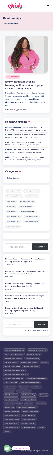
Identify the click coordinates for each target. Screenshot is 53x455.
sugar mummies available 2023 (27, 407)
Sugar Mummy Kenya (13, 221)
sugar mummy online (13, 226)
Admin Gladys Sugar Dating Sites (14, 350)
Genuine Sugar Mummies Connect (15, 370)
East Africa (44, 362)
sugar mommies (11, 211)
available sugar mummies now (37, 350)
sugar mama (28, 403)
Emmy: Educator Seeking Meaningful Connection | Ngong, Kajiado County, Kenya (24, 85)
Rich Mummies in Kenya (27, 201)
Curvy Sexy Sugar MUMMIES (13, 358)
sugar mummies (9, 407)
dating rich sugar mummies (29, 362)
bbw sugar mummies (14, 191)
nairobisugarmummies (24, 390)
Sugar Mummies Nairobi (12, 419)
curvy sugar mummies (32, 358)
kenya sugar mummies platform (30, 382)
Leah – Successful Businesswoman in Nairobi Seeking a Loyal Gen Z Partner (25, 272)
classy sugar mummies (31, 191)
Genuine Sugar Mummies (14, 196)
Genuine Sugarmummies (31, 366)
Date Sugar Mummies (11, 362)
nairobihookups (9, 390)
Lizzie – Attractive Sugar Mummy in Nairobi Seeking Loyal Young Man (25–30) (24, 309)
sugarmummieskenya (32, 216)
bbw (6, 354)
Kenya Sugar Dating (11, 382)
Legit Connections (32, 196)
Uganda (7, 431)
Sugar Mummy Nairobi (31, 221)
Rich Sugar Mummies (26, 206)
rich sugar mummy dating (28, 399)
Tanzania (41, 427)
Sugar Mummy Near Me (12, 427)
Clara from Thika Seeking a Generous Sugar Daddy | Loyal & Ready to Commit (24, 297)
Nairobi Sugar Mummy (11, 395)
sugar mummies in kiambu (30, 411)
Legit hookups (11, 201)
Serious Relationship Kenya (13, 403)
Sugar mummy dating (29, 419)
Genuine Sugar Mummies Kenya (36, 378)
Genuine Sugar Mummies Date (14, 378)
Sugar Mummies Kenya (14, 216)
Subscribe (40, 247)
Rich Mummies (13, 77)
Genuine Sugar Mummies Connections (16, 374)
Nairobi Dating (36, 386)
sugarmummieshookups (28, 211)
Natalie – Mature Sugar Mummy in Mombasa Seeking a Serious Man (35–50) (24, 285)
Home (5, 23)
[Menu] (48, 6)
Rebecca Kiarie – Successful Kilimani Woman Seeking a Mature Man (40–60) (25, 260)
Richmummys (11, 206)
